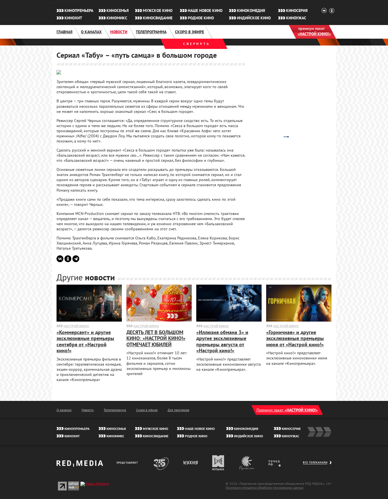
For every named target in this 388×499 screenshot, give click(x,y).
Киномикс (117, 17)
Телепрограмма (151, 31)
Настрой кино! (76, 326)
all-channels (317, 465)
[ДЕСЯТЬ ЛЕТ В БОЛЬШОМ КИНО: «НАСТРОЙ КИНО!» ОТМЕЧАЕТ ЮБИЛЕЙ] (159, 320)
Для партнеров (178, 410)
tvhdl (278, 462)
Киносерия (297, 10)
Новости (118, 31)
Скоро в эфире (189, 31)
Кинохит (73, 17)
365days (161, 462)
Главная (64, 31)
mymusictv (218, 462)
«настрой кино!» (314, 34)
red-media (80, 465)
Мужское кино (157, 10)
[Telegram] (75, 258)
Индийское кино (254, 17)
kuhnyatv (191, 462)
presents (128, 462)
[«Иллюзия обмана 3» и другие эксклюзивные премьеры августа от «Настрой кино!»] (229, 320)
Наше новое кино (205, 10)
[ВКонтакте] (60, 258)
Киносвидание (157, 17)
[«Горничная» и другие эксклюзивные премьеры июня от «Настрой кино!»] (298, 320)
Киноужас (296, 17)
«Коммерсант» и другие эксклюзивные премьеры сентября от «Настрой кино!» (85, 341)
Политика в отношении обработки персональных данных (265, 488)
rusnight (247, 462)
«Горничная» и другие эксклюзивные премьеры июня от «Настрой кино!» (295, 338)
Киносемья (118, 10)
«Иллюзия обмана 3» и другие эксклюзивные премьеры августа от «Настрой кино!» (222, 341)
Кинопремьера (78, 10)
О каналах (91, 31)
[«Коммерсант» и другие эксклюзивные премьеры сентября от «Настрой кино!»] (89, 320)
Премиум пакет (287, 410)
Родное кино (201, 17)
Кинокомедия (251, 10)
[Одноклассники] (67, 258)
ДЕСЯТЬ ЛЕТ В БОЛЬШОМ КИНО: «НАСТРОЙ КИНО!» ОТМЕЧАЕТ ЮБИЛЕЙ (155, 338)
